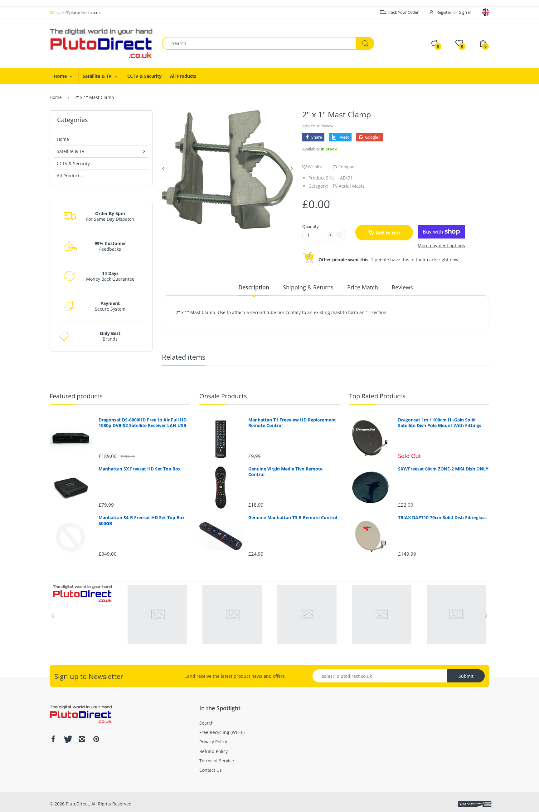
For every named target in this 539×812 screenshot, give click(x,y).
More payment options (441, 246)
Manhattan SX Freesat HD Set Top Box (140, 469)
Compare (347, 167)
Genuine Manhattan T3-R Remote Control (292, 517)
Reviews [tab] (402, 287)
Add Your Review (317, 126)
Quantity (310, 226)
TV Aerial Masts (349, 186)
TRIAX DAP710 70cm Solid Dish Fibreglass (442, 517)
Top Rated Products (377, 396)
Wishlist (315, 167)
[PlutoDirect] (101, 43)
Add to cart (388, 233)
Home (56, 97)
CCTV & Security (73, 163)
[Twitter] (67, 739)
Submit (466, 676)
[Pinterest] (96, 739)
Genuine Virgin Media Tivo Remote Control (285, 471)
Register (443, 12)
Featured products (76, 396)
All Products (69, 176)
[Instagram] (81, 739)
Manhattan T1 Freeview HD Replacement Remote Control (292, 422)
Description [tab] (253, 287)
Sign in (465, 12)
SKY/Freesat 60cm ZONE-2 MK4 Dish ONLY (443, 469)
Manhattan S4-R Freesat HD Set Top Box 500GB (142, 520)
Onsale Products (223, 396)
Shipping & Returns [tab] (308, 287)
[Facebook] (53, 739)
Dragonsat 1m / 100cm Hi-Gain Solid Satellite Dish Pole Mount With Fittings (439, 422)
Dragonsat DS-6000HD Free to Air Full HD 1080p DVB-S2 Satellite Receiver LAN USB (143, 422)
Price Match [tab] (362, 287)
